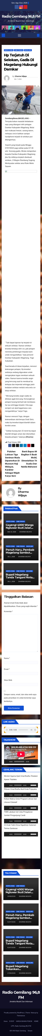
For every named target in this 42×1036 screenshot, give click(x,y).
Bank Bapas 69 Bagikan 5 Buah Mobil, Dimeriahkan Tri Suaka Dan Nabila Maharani (29, 459)
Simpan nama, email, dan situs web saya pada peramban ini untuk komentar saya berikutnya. (20, 698)
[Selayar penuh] (35, 761)
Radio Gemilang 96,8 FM (21, 16)
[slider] (34, 785)
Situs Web (8, 680)
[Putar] (7, 761)
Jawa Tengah (19, 50)
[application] (21, 754)
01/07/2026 (11, 922)
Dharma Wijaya (21, 76)
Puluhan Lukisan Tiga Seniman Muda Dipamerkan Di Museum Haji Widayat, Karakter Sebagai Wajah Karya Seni (12, 463)
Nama (7, 658)
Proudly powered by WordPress (14, 1013)
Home (6, 1021)
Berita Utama (9, 50)
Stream (30, 1031)
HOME (36, 1021)
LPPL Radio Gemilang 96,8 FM (21, 1026)
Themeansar (21, 1015)
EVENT (11, 1021)
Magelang (28, 50)
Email (7, 669)
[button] (34, 35)
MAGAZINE (29, 571)
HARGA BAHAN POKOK (24, 1021)
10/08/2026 (11, 896)
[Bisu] (31, 761)
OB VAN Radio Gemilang (18, 1031)
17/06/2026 (11, 973)
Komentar (8, 611)
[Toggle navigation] (19, 35)
